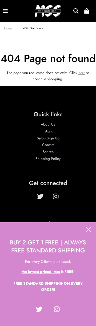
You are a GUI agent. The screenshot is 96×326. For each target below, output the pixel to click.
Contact (48, 144)
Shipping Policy (48, 158)
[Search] (76, 11)
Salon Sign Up (48, 138)
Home (8, 28)
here (81, 72)
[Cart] (86, 11)
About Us (48, 124)
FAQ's (48, 131)
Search (48, 151)
